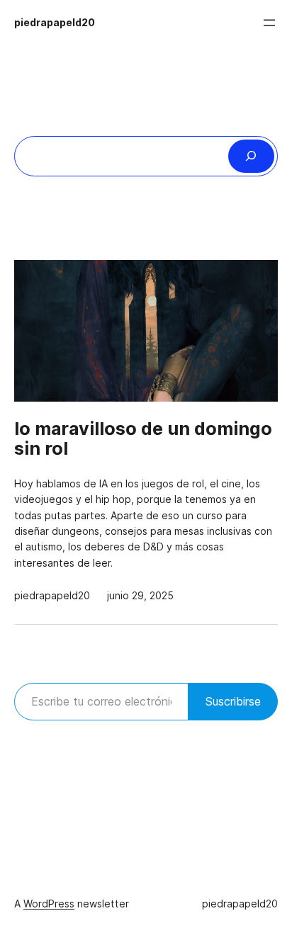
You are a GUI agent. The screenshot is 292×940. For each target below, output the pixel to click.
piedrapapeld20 (54, 22)
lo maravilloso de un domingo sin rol (143, 439)
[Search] (251, 156)
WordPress (48, 904)
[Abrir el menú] (269, 22)
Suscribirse (233, 701)
